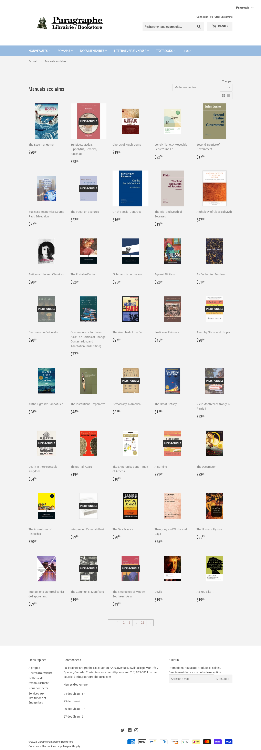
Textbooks (164, 50)
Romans (64, 50)
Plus (185, 50)
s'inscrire (223, 678)
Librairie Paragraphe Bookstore (55, 741)
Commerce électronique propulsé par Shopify (54, 746)
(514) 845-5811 (138, 672)
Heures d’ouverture (40, 673)
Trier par (227, 81)
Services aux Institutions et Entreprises (37, 698)
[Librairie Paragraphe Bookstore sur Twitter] (123, 730)
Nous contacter (38, 688)
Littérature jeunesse (130, 50)
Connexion (202, 17)
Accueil (33, 61)
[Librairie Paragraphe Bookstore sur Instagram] (136, 730)
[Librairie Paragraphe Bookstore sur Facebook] (129, 730)
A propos (34, 667)
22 (142, 622)
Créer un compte (223, 17)
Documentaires (92, 50)
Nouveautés (38, 50)
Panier (223, 26)
